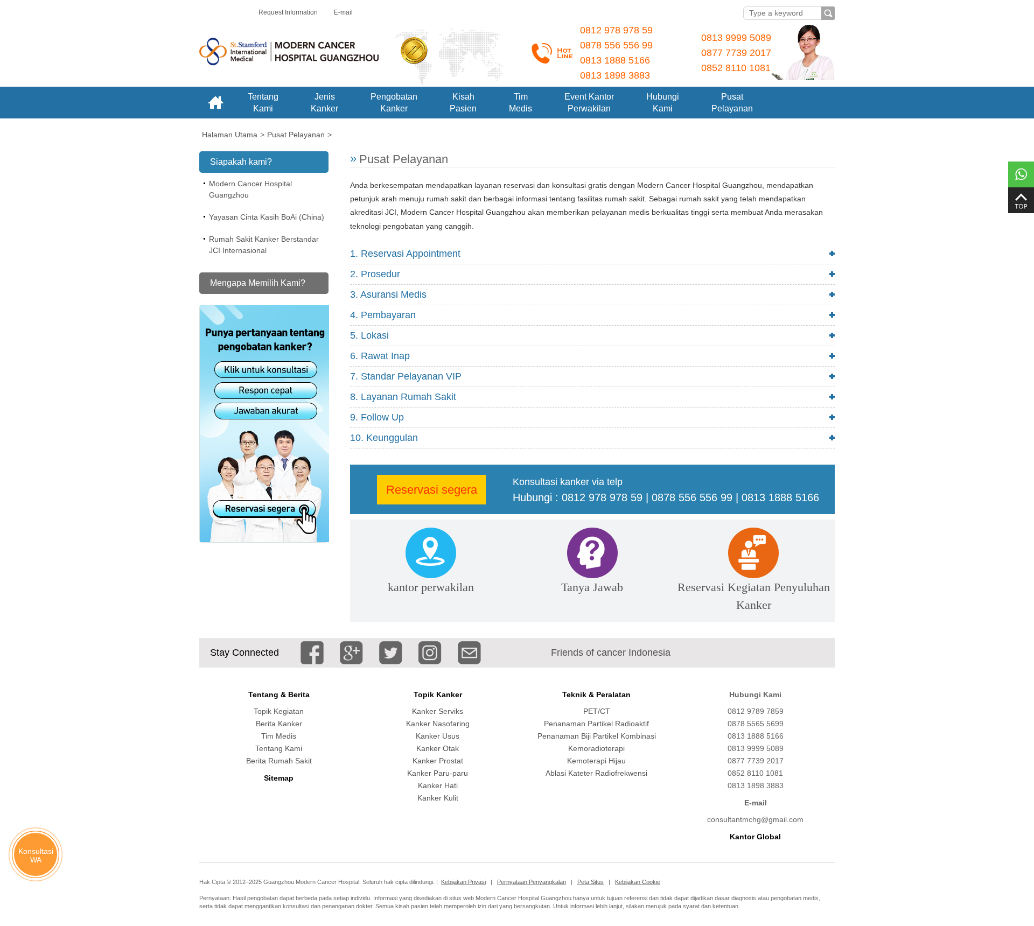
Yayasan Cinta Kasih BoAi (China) (266, 217)
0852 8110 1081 (736, 67)
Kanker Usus (437, 736)
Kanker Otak (437, 748)
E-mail (343, 12)
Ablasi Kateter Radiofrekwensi (596, 773)
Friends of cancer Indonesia (610, 652)
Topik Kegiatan (279, 711)
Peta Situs (590, 882)
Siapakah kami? (241, 161)
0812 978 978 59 (616, 30)
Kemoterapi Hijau (596, 760)
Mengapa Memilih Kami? (257, 282)
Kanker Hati (438, 785)
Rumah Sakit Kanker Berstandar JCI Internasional (264, 245)
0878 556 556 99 (616, 45)
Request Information (288, 12)
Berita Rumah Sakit (279, 760)
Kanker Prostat (438, 760)
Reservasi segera (431, 489)
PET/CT (596, 711)
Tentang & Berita (279, 694)
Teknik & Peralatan (596, 694)
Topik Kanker (438, 694)
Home (215, 102)
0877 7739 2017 (736, 52)
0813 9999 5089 (736, 37)
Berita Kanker (279, 723)
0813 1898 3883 (615, 75)
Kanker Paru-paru (437, 773)
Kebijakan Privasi (463, 882)
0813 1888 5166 (615, 60)
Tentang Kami (278, 748)
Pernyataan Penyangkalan (531, 882)
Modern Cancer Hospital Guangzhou (250, 189)
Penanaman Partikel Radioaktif (596, 723)
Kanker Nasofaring (438, 723)
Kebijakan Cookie (637, 882)
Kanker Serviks (437, 711)
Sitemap (279, 778)
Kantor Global (755, 836)
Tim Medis (278, 736)
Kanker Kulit (437, 798)
